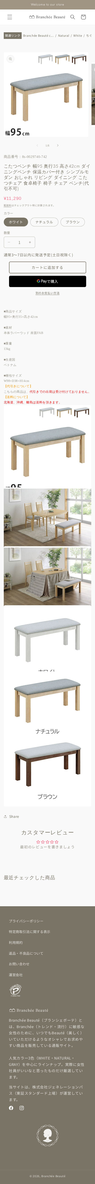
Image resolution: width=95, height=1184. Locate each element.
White (77, 36)
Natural (63, 36)
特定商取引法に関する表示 (29, 931)
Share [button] (14, 816)
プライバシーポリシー (26, 920)
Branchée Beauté (53, 1176)
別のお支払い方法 (47, 293)
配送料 (7, 205)
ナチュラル (44, 221)
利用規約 (16, 942)
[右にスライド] (58, 145)
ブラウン (73, 221)
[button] (9, 17)
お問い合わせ (19, 963)
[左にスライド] (37, 145)
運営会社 (16, 974)
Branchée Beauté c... (38, 36)
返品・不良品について (26, 953)
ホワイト (16, 221)
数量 (7, 232)
